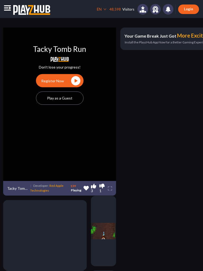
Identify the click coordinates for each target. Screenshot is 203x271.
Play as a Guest (59, 98)
